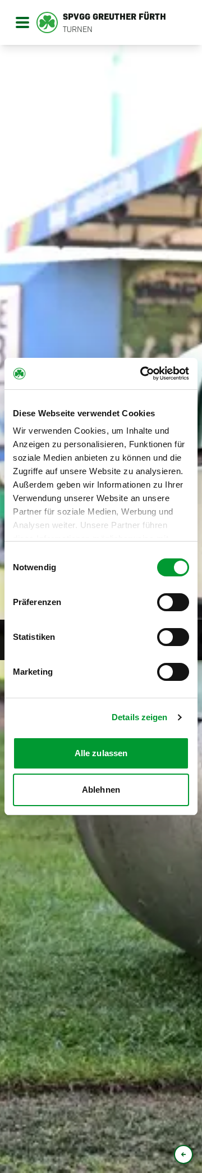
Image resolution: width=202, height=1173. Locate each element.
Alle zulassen (101, 753)
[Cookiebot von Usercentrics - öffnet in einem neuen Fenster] (142, 373)
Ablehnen (101, 789)
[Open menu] (22, 22)
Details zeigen (139, 717)
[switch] (173, 602)
